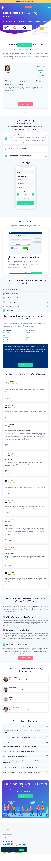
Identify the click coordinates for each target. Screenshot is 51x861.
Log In (21, 7)
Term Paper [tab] (6, 332)
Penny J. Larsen (13, 677)
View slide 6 (29, 112)
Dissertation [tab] (7, 334)
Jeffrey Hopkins (13, 707)
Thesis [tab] (5, 335)
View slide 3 (24, 112)
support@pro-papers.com (8, 834)
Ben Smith (11, 697)
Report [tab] (28, 334)
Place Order (29, 7)
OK (21, 849)
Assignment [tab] (29, 335)
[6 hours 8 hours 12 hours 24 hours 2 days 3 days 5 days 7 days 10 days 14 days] (25, 187)
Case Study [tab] (6, 337)
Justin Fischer (12, 687)
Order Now (25, 44)
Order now (26, 796)
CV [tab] (27, 339)
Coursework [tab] (30, 332)
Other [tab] (5, 341)
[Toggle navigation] (49, 7)
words (27, 198)
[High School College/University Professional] (25, 183)
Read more (16, 849)
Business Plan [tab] (30, 337)
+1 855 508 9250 (9, 832)
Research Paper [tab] (30, 330)
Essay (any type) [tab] (7, 330)
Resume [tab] (6, 339)
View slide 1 (21, 112)
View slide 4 (26, 112)
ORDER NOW (26, 104)
